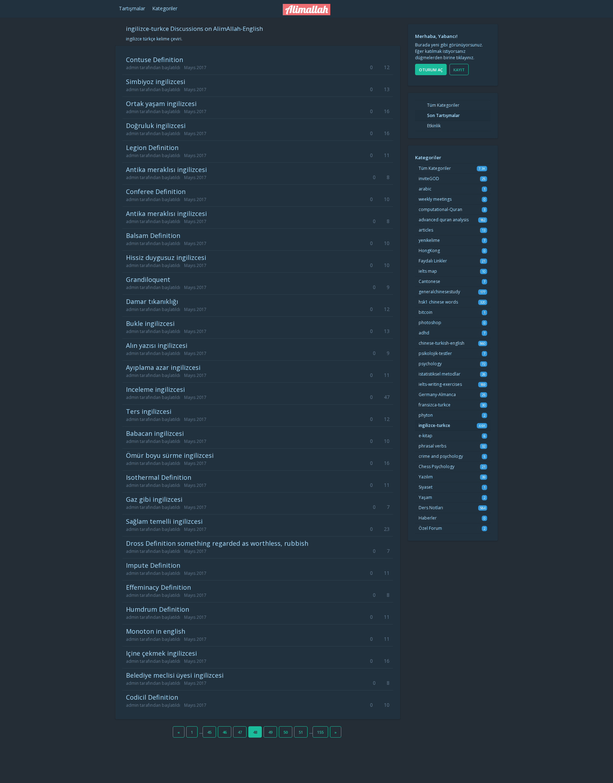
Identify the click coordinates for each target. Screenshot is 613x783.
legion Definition (152, 147)
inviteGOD (429, 179)
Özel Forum (430, 528)
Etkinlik (433, 126)
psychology (430, 364)
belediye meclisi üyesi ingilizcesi (174, 675)
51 (301, 732)
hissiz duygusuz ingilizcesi (166, 257)
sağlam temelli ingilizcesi (164, 521)
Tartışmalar (132, 8)
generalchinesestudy (439, 292)
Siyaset (425, 487)
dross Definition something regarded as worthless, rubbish (217, 543)
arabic (425, 189)
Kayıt (459, 69)
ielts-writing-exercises (440, 384)
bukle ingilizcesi (150, 323)
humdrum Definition (157, 609)
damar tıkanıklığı (152, 301)
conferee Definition (156, 191)
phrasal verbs (432, 446)
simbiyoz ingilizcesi (155, 81)
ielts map (428, 271)
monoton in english (155, 631)
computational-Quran (440, 209)
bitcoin (425, 312)
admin (132, 68)
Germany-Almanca (437, 395)
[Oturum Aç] (436, 7)
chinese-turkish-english (441, 343)
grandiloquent (148, 279)
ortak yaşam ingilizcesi (161, 103)
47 (240, 732)
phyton (426, 415)
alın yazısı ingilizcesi (156, 345)
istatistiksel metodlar (439, 374)
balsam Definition (153, 235)
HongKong (429, 251)
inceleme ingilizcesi (155, 389)
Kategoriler (164, 8)
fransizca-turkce (435, 405)
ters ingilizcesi (148, 411)
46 (224, 732)
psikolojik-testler (435, 353)
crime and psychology (441, 456)
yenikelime (429, 240)
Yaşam (425, 497)
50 (285, 732)
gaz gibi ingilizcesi (154, 499)
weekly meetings (435, 199)
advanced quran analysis (444, 220)
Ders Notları (431, 508)
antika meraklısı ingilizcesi (166, 169)
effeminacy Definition (158, 587)
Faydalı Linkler (433, 261)
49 (270, 732)
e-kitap (425, 436)
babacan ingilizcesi (155, 433)
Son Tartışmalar (443, 115)
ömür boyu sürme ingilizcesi (170, 455)
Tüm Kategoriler (442, 105)
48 (255, 732)
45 (209, 732)
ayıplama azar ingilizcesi (163, 367)
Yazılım (426, 477)
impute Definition (153, 565)
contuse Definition (154, 59)
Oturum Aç (431, 69)
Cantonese (429, 281)
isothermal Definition (158, 477)
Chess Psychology (436, 466)
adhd (424, 333)
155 (320, 732)
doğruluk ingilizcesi (156, 125)
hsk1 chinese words (438, 302)
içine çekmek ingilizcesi (161, 653)
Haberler (428, 518)
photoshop (430, 323)
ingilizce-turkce (434, 425)
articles (426, 230)
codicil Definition (152, 697)
